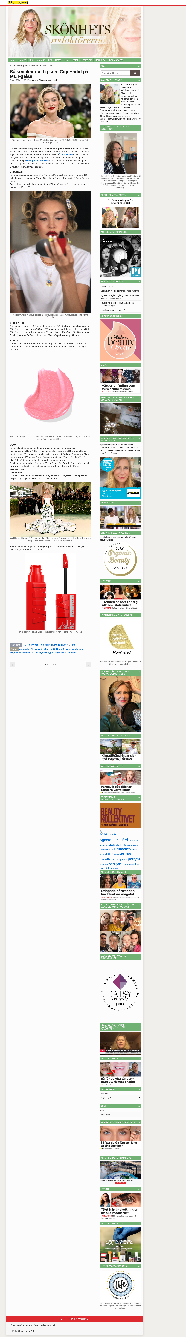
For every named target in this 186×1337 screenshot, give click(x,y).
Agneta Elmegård (114, 840)
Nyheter (65, 645)
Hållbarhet (100, 60)
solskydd (115, 864)
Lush (109, 854)
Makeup (40, 60)
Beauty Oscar (133, 840)
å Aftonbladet (66, 154)
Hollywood (33, 645)
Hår (50, 60)
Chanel (104, 844)
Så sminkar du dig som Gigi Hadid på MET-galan (49, 74)
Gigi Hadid (49, 649)
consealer (24, 649)
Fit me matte (37, 649)
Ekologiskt (86, 60)
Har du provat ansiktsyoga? (113, 310)
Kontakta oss (116, 60)
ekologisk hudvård (120, 844)
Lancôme (103, 854)
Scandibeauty (104, 864)
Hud (31, 60)
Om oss (22, 60)
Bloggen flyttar (107, 286)
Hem (12, 60)
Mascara (79, 649)
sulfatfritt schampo (128, 864)
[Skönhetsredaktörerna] (108, 834)
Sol (66, 60)
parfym (134, 859)
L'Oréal (133, 849)
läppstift (60, 649)
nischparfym (121, 859)
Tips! (73, 645)
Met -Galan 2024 (30, 652)
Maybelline (15, 652)
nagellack (107, 859)
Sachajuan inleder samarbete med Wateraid (120, 291)
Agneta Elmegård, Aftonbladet (45, 80)
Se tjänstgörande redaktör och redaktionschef (33, 1325)
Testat (74, 60)
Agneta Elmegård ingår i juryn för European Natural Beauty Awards (120, 296)
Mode (57, 645)
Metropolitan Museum (37, 161)
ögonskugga (46, 652)
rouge (57, 652)
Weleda (115, 868)
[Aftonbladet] (18, 2)
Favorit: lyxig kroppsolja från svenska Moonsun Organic (117, 304)
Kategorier (104, 1093)
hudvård (109, 849)
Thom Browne (68, 652)
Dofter (58, 60)
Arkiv (102, 1110)
